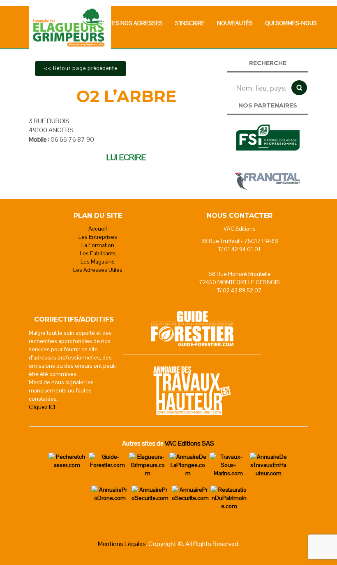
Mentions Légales (122, 543)
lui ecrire (126, 157)
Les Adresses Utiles (97, 269)
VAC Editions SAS (189, 443)
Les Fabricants (98, 253)
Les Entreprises (97, 236)
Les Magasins (98, 261)
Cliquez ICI (42, 407)
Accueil (97, 228)
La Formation (97, 245)
